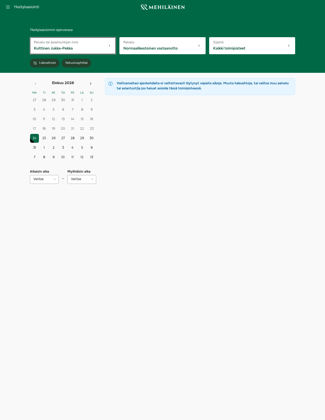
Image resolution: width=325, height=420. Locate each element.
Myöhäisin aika (78, 171)
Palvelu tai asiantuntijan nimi (56, 42)
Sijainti (222, 42)
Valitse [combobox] (38, 179)
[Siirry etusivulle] (162, 7)
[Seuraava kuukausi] (90, 83)
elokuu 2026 (63, 83)
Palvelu (137, 42)
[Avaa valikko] (8, 7)
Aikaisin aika (39, 171)
